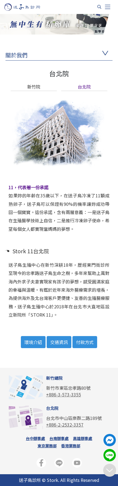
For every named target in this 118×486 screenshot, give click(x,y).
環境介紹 (33, 342)
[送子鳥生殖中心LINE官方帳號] (59, 464)
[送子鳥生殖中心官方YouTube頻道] (77, 464)
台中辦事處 (35, 438)
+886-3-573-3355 (63, 394)
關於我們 (16, 55)
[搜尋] (99, 7)
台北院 (84, 86)
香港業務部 (70, 445)
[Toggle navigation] (108, 7)
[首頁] (27, 7)
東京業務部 (47, 445)
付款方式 (85, 342)
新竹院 (33, 86)
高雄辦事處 (82, 438)
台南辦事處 (59, 438)
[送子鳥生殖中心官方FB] (41, 464)
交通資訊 (59, 342)
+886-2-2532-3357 (64, 424)
